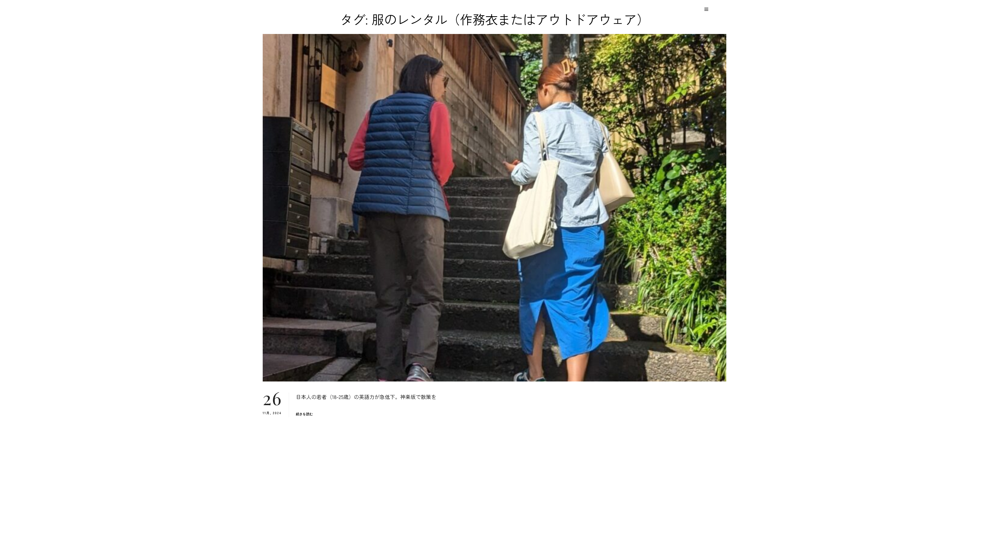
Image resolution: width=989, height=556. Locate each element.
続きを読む (304, 414)
